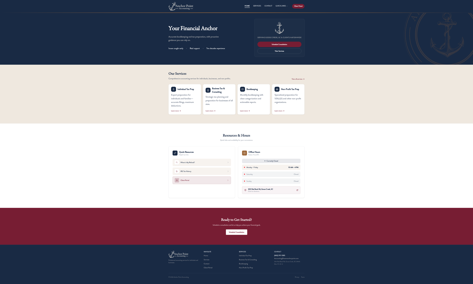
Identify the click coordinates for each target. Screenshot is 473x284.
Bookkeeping (243, 263)
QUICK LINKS (281, 6)
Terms (302, 277)
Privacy (297, 277)
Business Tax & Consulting (248, 259)
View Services (279, 51)
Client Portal (298, 6)
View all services (298, 79)
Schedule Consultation (279, 44)
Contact (268, 6)
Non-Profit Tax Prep (246, 267)
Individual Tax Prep (245, 255)
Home (247, 6)
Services (257, 6)
